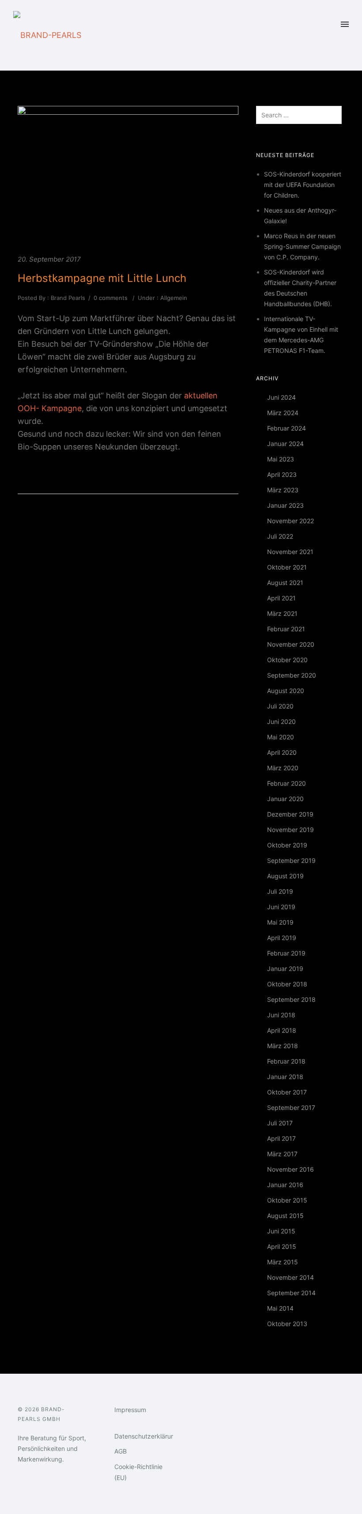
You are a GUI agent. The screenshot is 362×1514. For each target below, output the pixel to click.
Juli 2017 (280, 1123)
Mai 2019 (280, 922)
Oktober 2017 (287, 1092)
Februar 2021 (286, 629)
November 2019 (290, 829)
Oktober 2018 (287, 984)
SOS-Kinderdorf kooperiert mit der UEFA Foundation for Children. (302, 184)
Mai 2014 (280, 1308)
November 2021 (290, 551)
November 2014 (290, 1277)
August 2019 (285, 876)
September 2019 (291, 860)
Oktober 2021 (287, 567)
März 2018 (282, 1045)
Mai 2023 (280, 459)
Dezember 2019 (290, 814)
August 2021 (285, 582)
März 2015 (282, 1262)
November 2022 (290, 521)
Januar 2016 (285, 1184)
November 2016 (290, 1169)
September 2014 (291, 1293)
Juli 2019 (280, 891)
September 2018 (291, 999)
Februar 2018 (286, 1061)
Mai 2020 (280, 737)
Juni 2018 (281, 1015)
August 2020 (285, 690)
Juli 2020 (280, 706)
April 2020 (282, 752)
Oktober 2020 (287, 659)
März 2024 (282, 412)
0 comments (111, 297)
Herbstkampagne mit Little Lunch (102, 278)
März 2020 (282, 768)
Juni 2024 (281, 397)
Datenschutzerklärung (146, 1436)
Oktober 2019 (287, 845)
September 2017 (291, 1107)
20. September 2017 (49, 259)
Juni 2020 (281, 721)
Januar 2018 (285, 1076)
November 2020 (290, 644)
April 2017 (281, 1138)
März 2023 (282, 490)
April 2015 (281, 1246)
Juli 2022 (280, 536)
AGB (120, 1451)
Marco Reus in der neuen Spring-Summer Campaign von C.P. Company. (302, 246)
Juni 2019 (281, 907)
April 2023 (282, 474)
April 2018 (281, 1030)
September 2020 (291, 675)
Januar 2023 (285, 505)
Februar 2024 (286, 428)
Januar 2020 (285, 798)
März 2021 (282, 613)
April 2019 (281, 937)
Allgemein (172, 297)
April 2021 (281, 598)
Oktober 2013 (287, 1323)
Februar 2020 (286, 783)
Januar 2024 (285, 443)
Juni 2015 (281, 1231)
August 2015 (285, 1215)
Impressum (130, 1409)
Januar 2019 (285, 968)
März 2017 (282, 1154)
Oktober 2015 (287, 1200)
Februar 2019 (286, 953)
